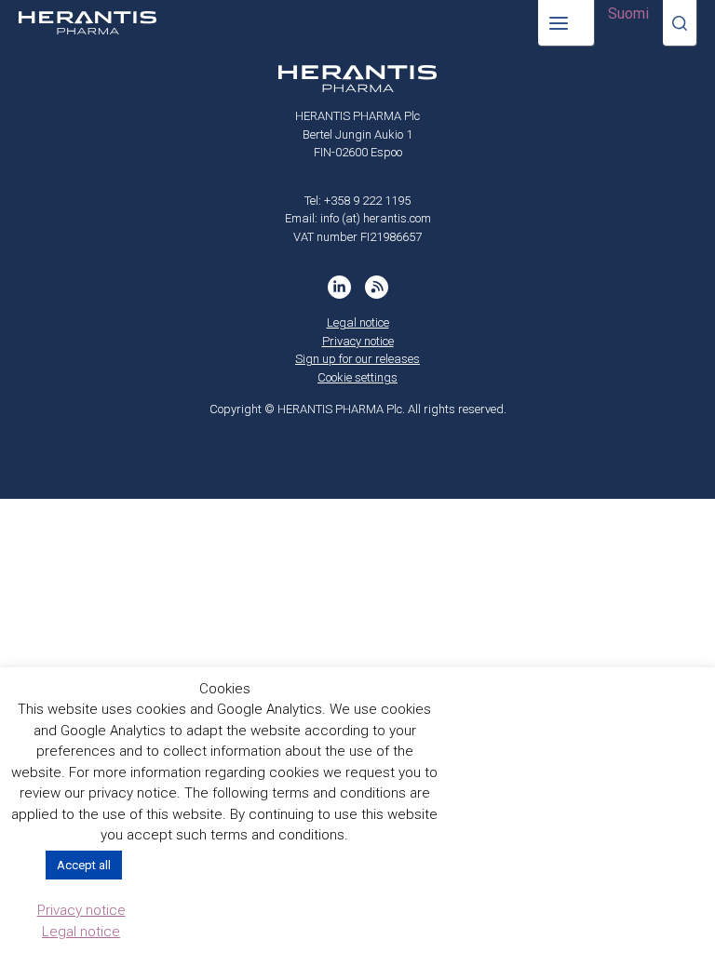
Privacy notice (358, 341)
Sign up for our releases (357, 359)
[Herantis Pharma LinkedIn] (339, 287)
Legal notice (358, 322)
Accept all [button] (84, 865)
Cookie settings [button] (357, 377)
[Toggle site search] (679, 23)
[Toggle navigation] (566, 23)
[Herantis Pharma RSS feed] (376, 287)
